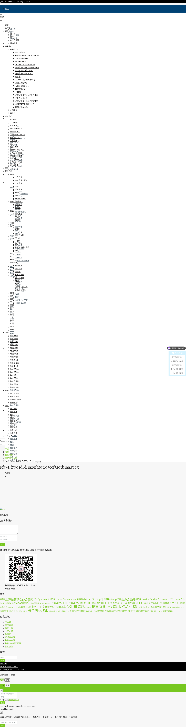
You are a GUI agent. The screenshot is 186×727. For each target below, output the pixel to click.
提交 (2, 544)
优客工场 (13, 125)
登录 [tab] (7, 685)
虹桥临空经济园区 (22, 260)
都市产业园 (14, 40)
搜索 (2, 660)
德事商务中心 (105, 606)
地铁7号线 (14, 357)
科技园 (12, 29)
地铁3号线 (14, 342)
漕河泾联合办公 (21, 611)
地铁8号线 (14, 351)
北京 (12, 317)
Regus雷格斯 (20, 52)
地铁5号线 (14, 348)
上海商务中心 (150, 603)
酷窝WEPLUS (15, 138)
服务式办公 (14, 49)
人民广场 (18, 177)
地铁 (7, 348)
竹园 (17, 294)
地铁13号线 (14, 390)
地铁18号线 (14, 405)
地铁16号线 (14, 381)
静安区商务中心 (130, 611)
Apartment (45, 599)
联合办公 (8, 116)
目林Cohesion (20, 89)
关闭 (7, 680)
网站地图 (3, 664)
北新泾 (17, 254)
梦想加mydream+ (16, 156)
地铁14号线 (14, 375)
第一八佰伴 (19, 278)
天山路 (17, 238)
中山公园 (18, 232)
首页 (7, 8)
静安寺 (17, 217)
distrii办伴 (14, 122)
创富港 (17, 77)
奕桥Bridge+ (15, 159)
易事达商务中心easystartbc (26, 95)
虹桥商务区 (52, 611)
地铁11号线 (14, 366)
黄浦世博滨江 (20, 212)
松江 (12, 308)
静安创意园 (117, 611)
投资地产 (13, 448)
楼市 (12, 442)
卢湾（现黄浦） (16, 201)
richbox (18, 92)
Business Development (67, 599)
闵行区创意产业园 (77, 611)
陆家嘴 (17, 271)
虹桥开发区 (19, 235)
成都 (12, 329)
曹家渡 (17, 220)
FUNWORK (13, 145)
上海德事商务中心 (168, 603)
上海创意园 (114, 602)
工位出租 (73, 606)
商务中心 (8, 46)
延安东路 (18, 203)
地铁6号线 (14, 354)
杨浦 (12, 273)
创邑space (14, 169)
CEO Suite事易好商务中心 (25, 64)
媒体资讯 (13, 436)
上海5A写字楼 (35, 603)
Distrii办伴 (100, 599)
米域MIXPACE (15, 131)
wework (13, 119)
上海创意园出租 (132, 603)
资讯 (7, 430)
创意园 (7, 31)
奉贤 (12, 296)
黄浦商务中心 (157, 611)
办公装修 (13, 433)
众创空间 (13, 110)
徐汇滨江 (9, 646)
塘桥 (17, 297)
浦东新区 (13, 262)
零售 (7, 174)
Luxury (179, 599)
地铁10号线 (14, 363)
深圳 (12, 326)
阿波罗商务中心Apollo (24, 71)
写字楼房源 (14, 416)
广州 (12, 323)
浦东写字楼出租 (160, 606)
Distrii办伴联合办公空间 (123, 599)
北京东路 (18, 183)
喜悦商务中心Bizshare (24, 74)
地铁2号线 (14, 338)
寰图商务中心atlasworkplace (27, 67)
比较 (2, 680)
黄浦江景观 (168, 611)
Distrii (86, 599)
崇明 (12, 305)
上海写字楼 (59, 602)
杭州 (12, 334)
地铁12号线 (14, 369)
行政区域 (8, 182)
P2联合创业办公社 (22, 86)
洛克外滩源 (144, 607)
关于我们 (8, 436)
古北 (17, 264)
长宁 (12, 239)
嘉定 (12, 299)
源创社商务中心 (21, 83)
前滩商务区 (19, 275)
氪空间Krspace (16, 128)
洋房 (12, 32)
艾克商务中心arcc (22, 58)
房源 (7, 410)
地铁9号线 (14, 360)
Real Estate (8, 602)
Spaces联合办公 (16, 153)
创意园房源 (14, 419)
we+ (11, 144)
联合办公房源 (15, 399)
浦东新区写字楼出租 (177, 607)
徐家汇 (8, 634)
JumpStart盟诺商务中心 (24, 104)
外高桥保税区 (20, 303)
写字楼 (7, 16)
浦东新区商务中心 (7, 611)
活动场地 (13, 38)
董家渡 (17, 195)
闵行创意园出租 (63, 611)
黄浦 (12, 187)
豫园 (17, 192)
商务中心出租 (55, 607)
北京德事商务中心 (23, 607)
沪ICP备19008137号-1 (9, 667)
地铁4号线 (14, 345)
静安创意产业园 (104, 611)
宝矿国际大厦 (11, 458)
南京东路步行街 (21, 193)
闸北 (12, 236)
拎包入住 (129, 606)
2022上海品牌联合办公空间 (18, 599)
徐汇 (12, 267)
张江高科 (18, 282)
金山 (12, 311)
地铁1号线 (14, 335)
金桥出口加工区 (21, 300)
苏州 (12, 314)
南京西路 (18, 227)
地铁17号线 (14, 384)
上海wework (46, 603)
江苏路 (17, 229)
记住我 (6, 699)
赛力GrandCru (20, 61)
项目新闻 (13, 439)
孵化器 (12, 113)
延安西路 (18, 257)
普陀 (12, 293)
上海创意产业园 (98, 603)
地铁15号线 (14, 378)
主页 (7, 449)
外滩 (17, 186)
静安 (12, 211)
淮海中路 (18, 205)
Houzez (167, 599)
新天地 (17, 208)
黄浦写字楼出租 (145, 611)
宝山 (12, 302)
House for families (150, 599)
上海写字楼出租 (79, 602)
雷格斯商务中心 (91, 611)
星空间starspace (17, 150)
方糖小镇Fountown (17, 134)
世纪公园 (18, 265)
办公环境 (13, 430)
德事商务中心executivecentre (27, 55)
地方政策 (13, 451)
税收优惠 (13, 454)
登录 (2, 703)
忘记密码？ (14, 699)
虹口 (12, 270)
